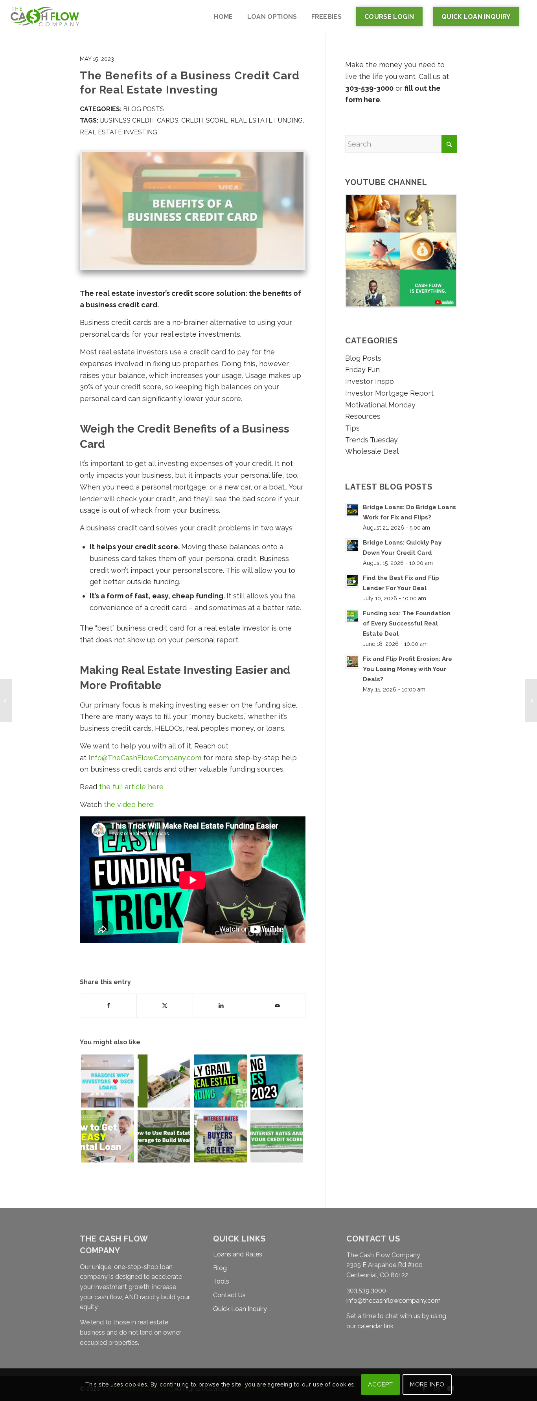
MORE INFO (427, 1384)
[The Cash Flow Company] (45, 16)
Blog (220, 1268)
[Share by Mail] (277, 1006)
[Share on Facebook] (108, 1006)
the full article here (131, 787)
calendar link (375, 1326)
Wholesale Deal (372, 451)
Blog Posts (143, 109)
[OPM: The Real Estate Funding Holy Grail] (220, 1081)
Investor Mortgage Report (389, 393)
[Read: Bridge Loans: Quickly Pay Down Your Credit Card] (352, 545)
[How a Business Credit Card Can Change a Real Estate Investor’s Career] (6, 700)
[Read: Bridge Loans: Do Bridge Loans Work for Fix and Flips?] (352, 510)
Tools (221, 1281)
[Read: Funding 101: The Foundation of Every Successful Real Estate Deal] (352, 616)
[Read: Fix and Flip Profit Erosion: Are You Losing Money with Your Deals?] (352, 662)
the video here (128, 804)
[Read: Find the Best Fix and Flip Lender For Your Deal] (352, 581)
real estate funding (266, 120)
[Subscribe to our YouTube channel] (401, 305)
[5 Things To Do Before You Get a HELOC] (531, 700)
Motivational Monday (380, 405)
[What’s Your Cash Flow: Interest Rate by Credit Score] (276, 1136)
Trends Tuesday (371, 440)
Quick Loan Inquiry (240, 1309)
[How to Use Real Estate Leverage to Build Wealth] (164, 1136)
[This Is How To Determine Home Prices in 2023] (276, 1081)
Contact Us (229, 1295)
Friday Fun (362, 369)
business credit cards (139, 120)
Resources (363, 416)
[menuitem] (223, 16)
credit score (204, 120)
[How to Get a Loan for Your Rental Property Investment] (107, 1136)
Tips (352, 428)
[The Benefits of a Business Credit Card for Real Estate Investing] (192, 210)
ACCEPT (380, 1384)
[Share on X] (165, 1006)
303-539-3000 (369, 88)
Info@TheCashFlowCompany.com (144, 758)
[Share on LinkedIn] (221, 1006)
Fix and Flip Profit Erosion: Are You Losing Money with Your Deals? (407, 669)
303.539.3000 (366, 1290)
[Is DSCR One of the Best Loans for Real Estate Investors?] (107, 1081)
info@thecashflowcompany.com (393, 1300)
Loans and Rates (237, 1254)
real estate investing (118, 132)
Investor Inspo (369, 381)
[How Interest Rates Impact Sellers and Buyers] (220, 1136)
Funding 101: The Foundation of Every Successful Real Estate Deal (407, 623)
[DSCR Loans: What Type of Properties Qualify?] (164, 1081)
